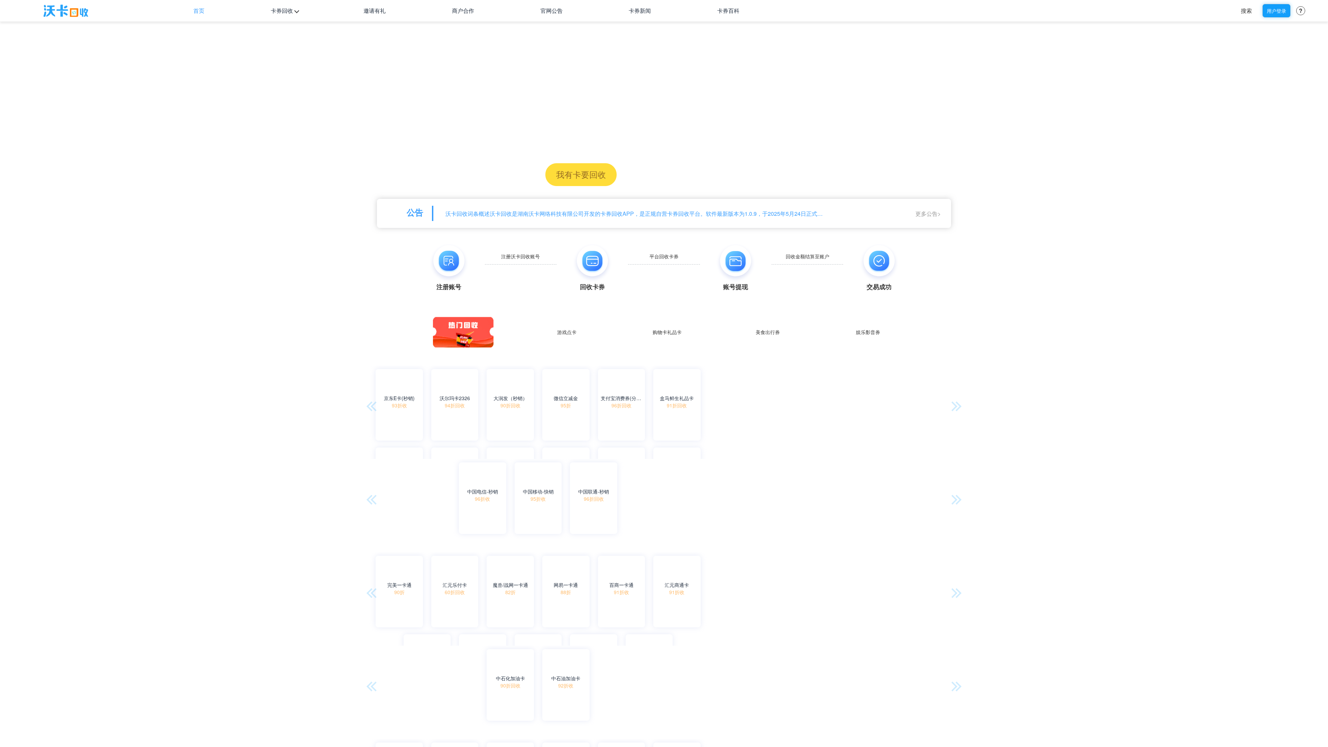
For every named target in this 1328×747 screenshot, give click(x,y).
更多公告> (928, 213)
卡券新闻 (640, 11)
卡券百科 (728, 11)
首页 (198, 11)
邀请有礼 (374, 11)
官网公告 (552, 11)
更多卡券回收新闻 (930, 697)
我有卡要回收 (581, 174)
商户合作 (463, 11)
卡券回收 (282, 11)
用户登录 (1276, 10)
